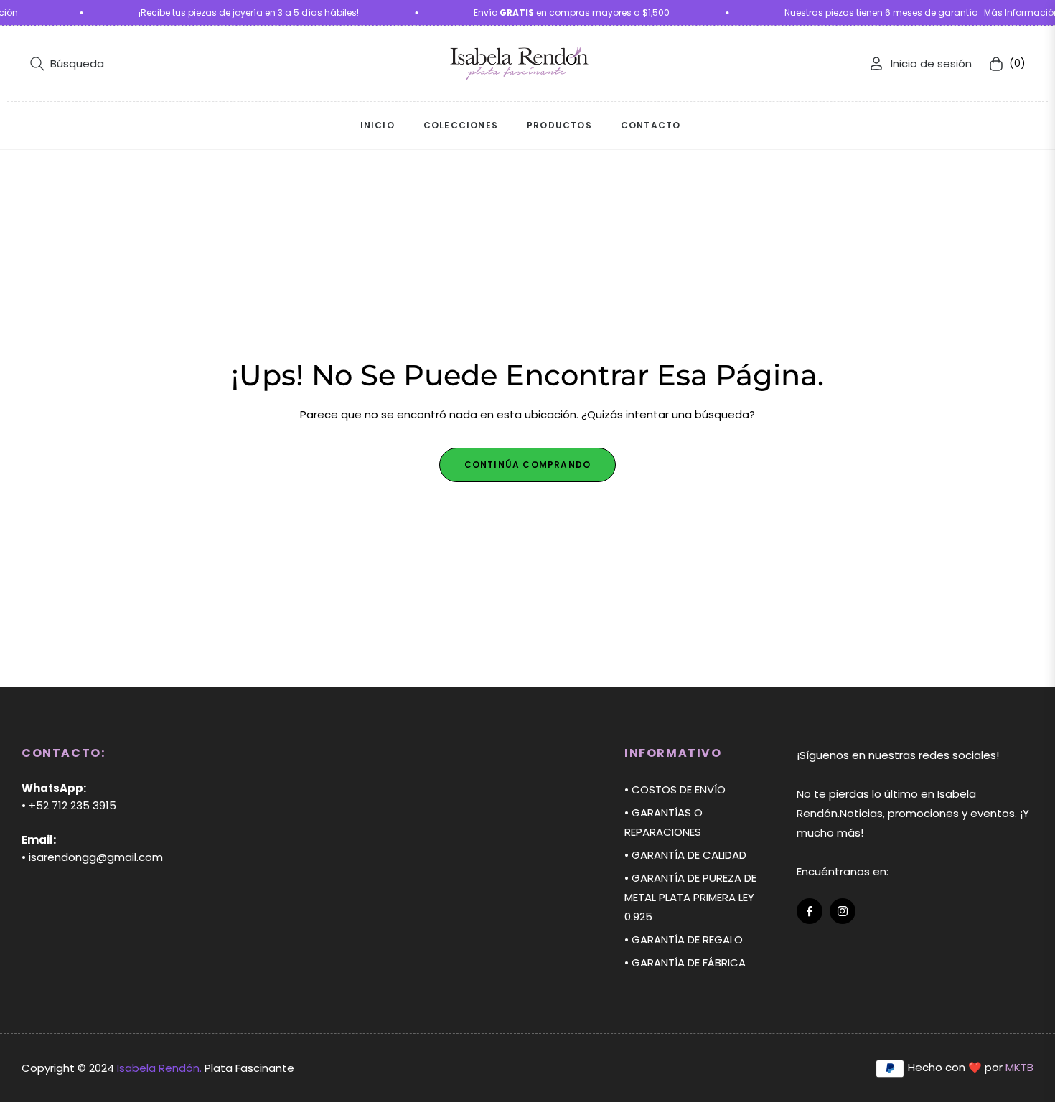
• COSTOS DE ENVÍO (675, 789)
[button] (67, 64)
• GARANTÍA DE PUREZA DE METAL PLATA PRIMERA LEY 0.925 (690, 897)
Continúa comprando (527, 464)
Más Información (1011, 12)
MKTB (1019, 1067)
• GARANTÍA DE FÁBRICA (685, 962)
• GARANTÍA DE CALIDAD (685, 854)
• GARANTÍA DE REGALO (683, 939)
